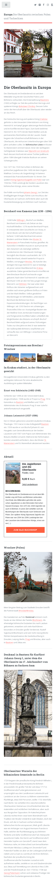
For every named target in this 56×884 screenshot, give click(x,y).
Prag (43, 399)
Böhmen (23, 284)
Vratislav (44, 119)
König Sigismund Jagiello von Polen (26, 179)
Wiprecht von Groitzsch (39, 151)
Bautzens (44, 100)
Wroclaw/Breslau (26, 610)
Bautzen (20, 402)
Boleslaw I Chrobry (27, 106)
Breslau (28, 261)
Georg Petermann (12, 873)
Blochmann (37, 620)
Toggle (6, 5)
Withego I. (21, 220)
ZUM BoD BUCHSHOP (25, 530)
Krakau (40, 268)
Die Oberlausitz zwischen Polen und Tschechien (27, 16)
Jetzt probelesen (30, 484)
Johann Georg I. (31, 192)
